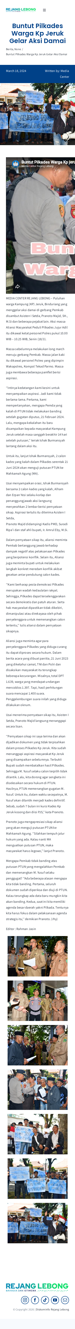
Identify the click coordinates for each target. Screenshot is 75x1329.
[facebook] (35, 1300)
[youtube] (55, 1300)
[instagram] (25, 1300)
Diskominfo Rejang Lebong (52, 1309)
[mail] (65, 1300)
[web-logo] (21, 9)
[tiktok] (45, 1300)
